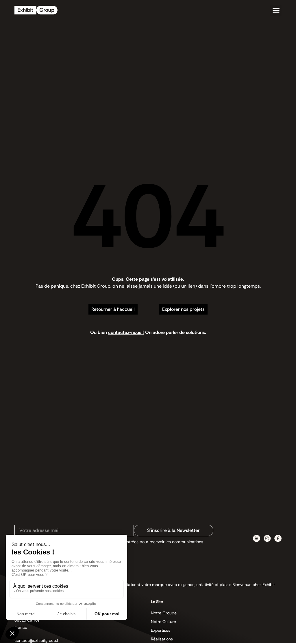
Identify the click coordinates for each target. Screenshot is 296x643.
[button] (276, 10)
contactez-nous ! (126, 332)
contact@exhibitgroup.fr (37, 640)
